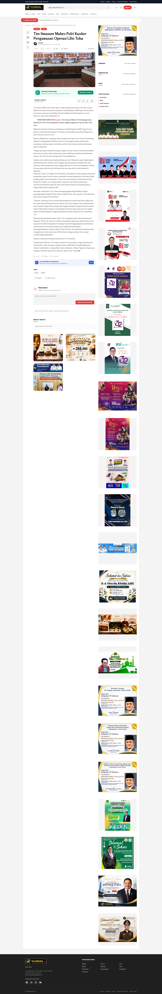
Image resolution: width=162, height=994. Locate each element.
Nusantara (64, 14)
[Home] (116, 7)
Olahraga (93, 14)
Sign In (127, 7)
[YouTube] (40, 982)
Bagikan (39, 278)
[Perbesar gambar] (92, 56)
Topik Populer (103, 94)
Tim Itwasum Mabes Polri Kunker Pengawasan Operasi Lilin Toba (59, 25)
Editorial (51, 14)
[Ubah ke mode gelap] (135, 7)
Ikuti (91, 262)
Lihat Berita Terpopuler (129, 73)
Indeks (113, 1)
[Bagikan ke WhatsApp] (28, 32)
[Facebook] (26, 982)
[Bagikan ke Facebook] (28, 37)
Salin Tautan (51, 278)
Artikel (43, 272)
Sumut (33, 14)
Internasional (74, 14)
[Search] (108, 7)
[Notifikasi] (121, 7)
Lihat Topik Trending (129, 63)
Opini (57, 14)
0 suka (37, 256)
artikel (33, 25)
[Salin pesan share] (28, 47)
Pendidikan (84, 14)
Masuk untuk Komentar (84, 302)
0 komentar (55, 256)
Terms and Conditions (122, 1)
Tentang (102, 1)
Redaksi (108, 1)
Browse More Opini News (128, 84)
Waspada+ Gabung (86, 92)
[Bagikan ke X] (28, 42)
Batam (44, 14)
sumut (38, 25)
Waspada (27, 25)
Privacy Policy (133, 1)
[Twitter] (31, 982)
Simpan (46, 256)
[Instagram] (36, 982)
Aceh (38, 14)
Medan (27, 14)
